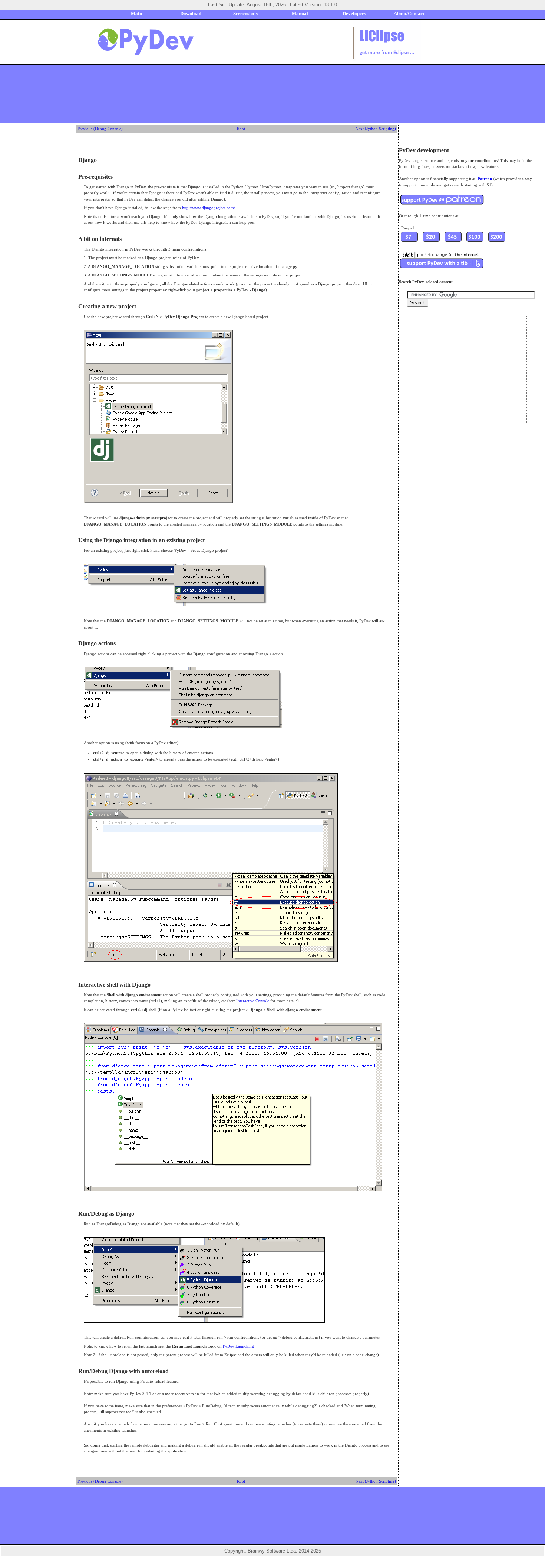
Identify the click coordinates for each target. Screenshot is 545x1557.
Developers (354, 13)
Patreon (485, 178)
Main (136, 13)
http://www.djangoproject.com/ (208, 207)
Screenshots (245, 13)
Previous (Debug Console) (100, 128)
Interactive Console (252, 1000)
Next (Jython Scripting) (376, 128)
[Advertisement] (272, 93)
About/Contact (409, 13)
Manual (300, 13)
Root (241, 128)
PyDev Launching (238, 1346)
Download (190, 13)
